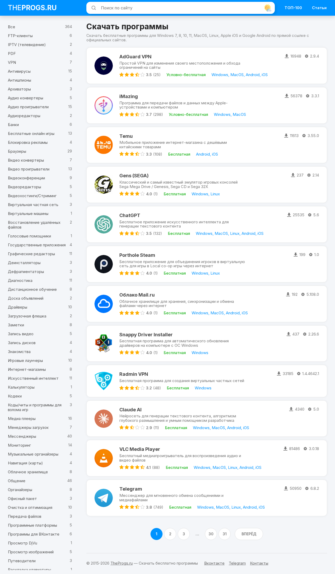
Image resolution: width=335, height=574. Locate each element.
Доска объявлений (25, 298)
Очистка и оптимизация (30, 507)
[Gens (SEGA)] (103, 184)
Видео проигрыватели (28, 169)
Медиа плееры (22, 418)
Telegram (130, 489)
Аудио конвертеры (25, 97)
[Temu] (103, 145)
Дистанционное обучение (32, 289)
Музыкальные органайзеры (33, 454)
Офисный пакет (22, 498)
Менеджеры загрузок (28, 427)
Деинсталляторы (24, 262)
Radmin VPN (133, 374)
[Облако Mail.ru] (103, 303)
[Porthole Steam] (103, 264)
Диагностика (20, 280)
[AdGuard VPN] (103, 65)
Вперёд (249, 534)
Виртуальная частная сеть (33, 204)
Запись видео (21, 333)
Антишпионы (19, 80)
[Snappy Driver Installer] (103, 343)
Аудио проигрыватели (28, 106)
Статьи (319, 7)
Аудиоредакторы (24, 115)
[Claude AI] (103, 418)
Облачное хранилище (28, 471)
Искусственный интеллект (33, 378)
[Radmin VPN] (103, 381)
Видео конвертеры (26, 160)
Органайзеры (20, 489)
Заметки (16, 324)
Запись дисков (22, 342)
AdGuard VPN (135, 56)
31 (225, 534)
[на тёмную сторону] (267, 7)
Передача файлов (24, 516)
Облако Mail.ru (137, 295)
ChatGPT (129, 215)
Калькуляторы (21, 387)
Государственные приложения (37, 244)
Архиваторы (19, 89)
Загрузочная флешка (27, 316)
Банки (13, 124)
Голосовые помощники (29, 236)
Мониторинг (19, 445)
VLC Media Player (139, 449)
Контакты (259, 563)
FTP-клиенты (20, 35)
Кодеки (15, 396)
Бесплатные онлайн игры (31, 133)
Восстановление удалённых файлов (34, 225)
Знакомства (19, 351)
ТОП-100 (293, 7)
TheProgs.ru (121, 563)
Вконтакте (214, 563)
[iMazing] (103, 105)
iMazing (128, 96)
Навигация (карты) (25, 463)
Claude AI (130, 409)
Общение (16, 480)
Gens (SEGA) (134, 175)
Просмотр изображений (31, 551)
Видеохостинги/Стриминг (32, 195)
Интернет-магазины (27, 369)
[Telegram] (103, 497)
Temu (126, 136)
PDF (12, 53)
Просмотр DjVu (22, 543)
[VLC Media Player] (103, 458)
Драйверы (17, 307)
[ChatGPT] (103, 224)
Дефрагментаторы (26, 271)
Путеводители (22, 560)
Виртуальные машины (28, 213)
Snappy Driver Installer (146, 334)
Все (11, 26)
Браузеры (17, 151)
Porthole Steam (137, 255)
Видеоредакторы (24, 186)
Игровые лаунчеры (25, 360)
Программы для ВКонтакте (33, 534)
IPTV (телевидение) (27, 44)
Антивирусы (19, 71)
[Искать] (92, 8)
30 (211, 534)
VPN (12, 62)
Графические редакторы (31, 253)
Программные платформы (32, 525)
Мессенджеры (22, 436)
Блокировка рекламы (28, 142)
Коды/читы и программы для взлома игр (35, 407)
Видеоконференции (26, 177)
